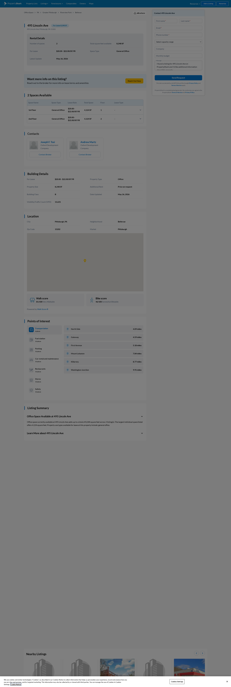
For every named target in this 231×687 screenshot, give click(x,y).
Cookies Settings (177, 681)
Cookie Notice (16, 684)
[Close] (227, 681)
